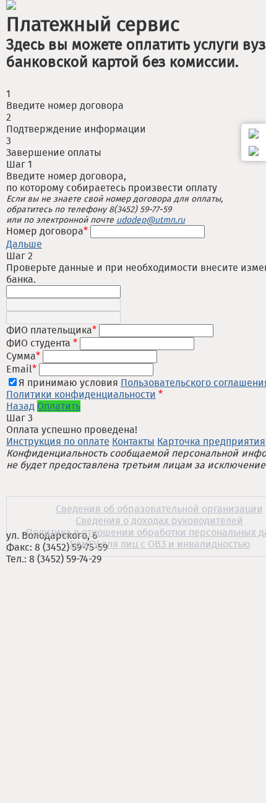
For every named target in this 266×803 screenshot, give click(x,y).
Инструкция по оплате (57, 441)
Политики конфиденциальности (81, 394)
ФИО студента (41, 343)
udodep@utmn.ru (150, 220)
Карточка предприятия (211, 441)
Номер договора (48, 231)
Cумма (23, 356)
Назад (20, 406)
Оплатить (58, 406)
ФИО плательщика (51, 330)
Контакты (133, 441)
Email (21, 369)
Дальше (24, 244)
